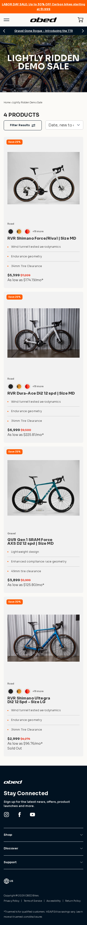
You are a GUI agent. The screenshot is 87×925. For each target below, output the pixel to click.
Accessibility (53, 900)
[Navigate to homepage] (43, 20)
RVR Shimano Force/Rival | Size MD (41, 238)
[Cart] (80, 20)
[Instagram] (6, 814)
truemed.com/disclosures (27, 916)
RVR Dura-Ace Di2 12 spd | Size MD (41, 393)
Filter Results (20, 125)
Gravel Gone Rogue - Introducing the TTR (43, 31)
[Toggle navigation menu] (6, 20)
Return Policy (73, 900)
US (11, 881)
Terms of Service (33, 900)
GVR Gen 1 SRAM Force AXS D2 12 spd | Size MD (30, 541)
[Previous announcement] (4, 31)
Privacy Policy (11, 900)
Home (7, 102)
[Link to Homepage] (43, 782)
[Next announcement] (83, 31)
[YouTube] (32, 814)
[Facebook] (19, 814)
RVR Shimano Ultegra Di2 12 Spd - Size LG (28, 700)
